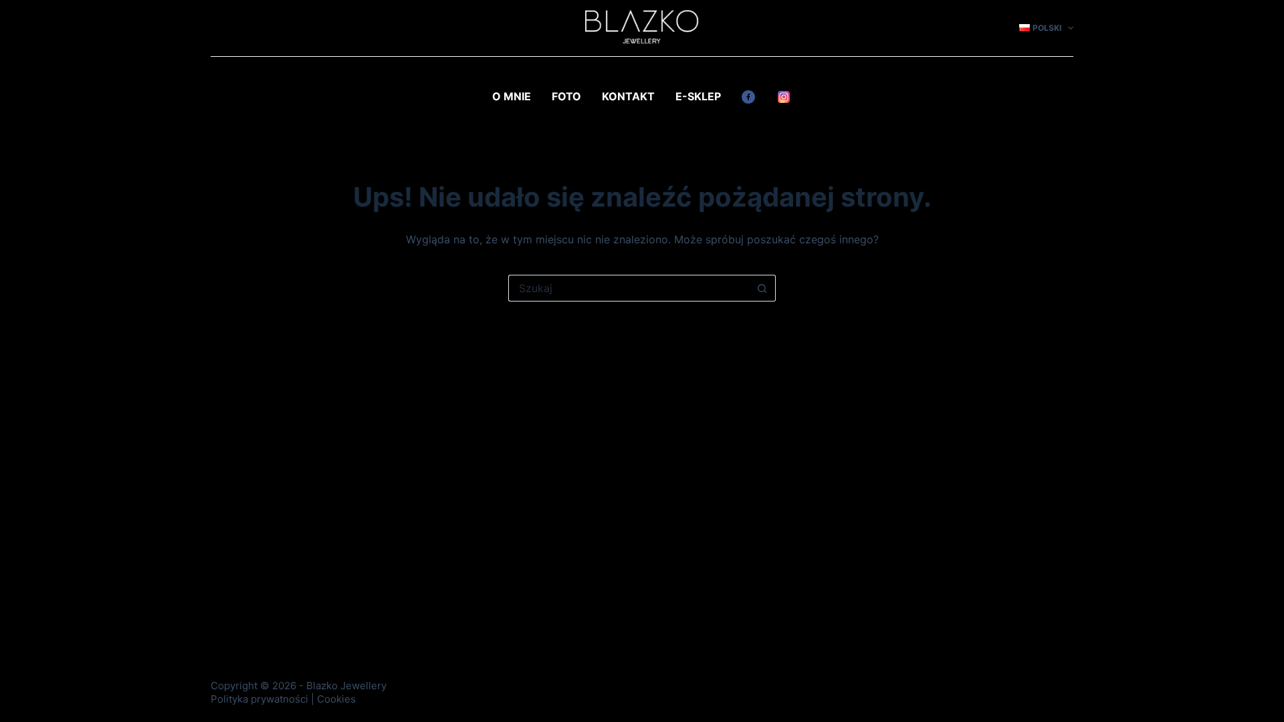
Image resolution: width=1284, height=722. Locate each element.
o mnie (511, 96)
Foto (566, 96)
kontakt (628, 96)
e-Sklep (698, 96)
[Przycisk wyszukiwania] (762, 288)
